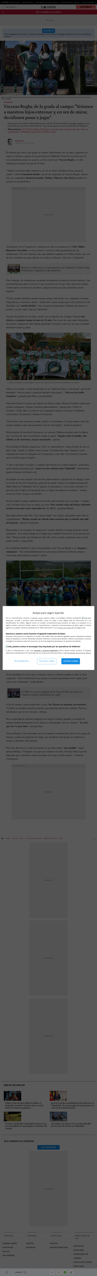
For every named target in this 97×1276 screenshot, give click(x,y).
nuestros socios (37, 618)
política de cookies (65, 628)
